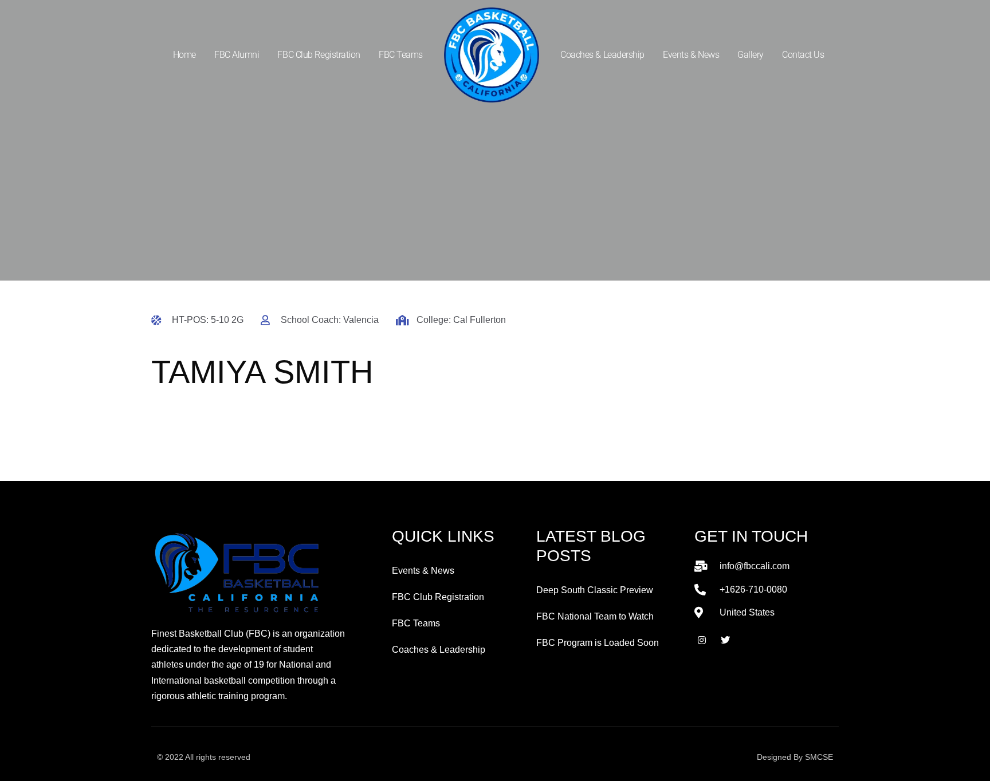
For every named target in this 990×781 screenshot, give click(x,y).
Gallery (750, 54)
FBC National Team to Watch (595, 616)
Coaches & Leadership (602, 54)
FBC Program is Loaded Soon (597, 643)
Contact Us (803, 54)
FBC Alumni (237, 54)
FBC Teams (401, 54)
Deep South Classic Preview (594, 590)
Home (184, 54)
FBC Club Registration (318, 54)
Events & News (691, 54)
